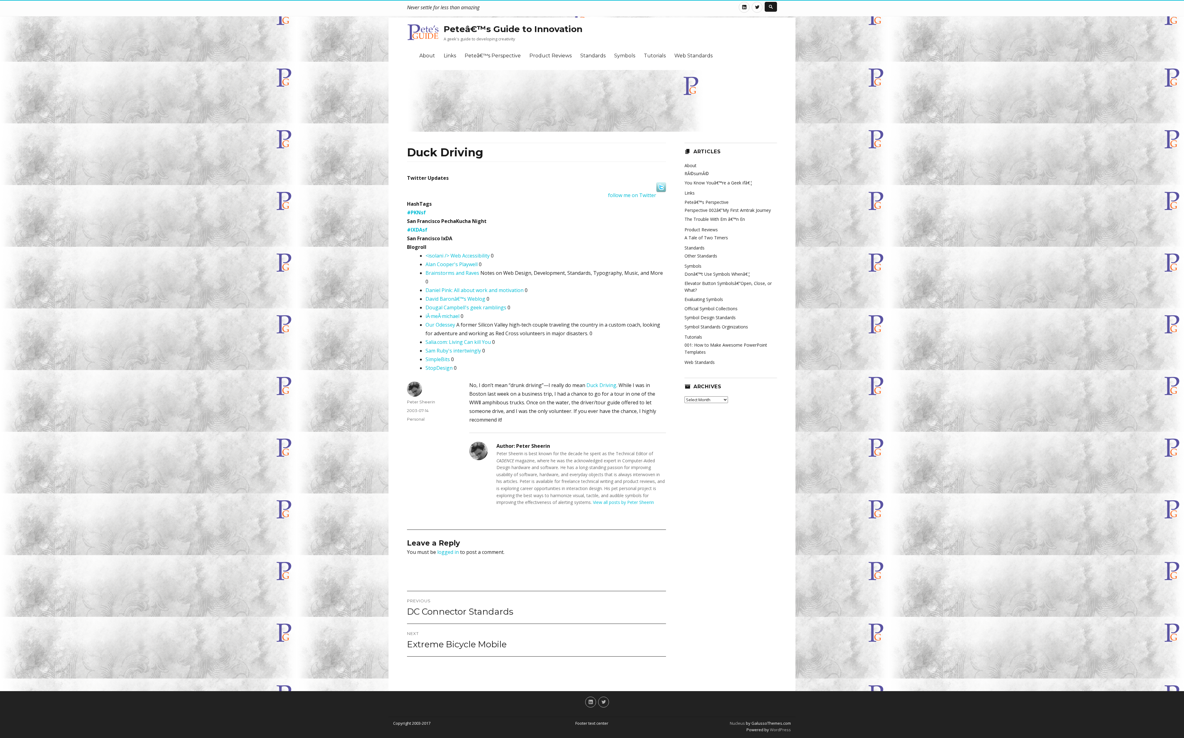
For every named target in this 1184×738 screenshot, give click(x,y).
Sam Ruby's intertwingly (453, 350)
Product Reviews (550, 56)
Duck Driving (601, 385)
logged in (448, 552)
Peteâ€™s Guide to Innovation (513, 29)
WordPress (780, 729)
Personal (416, 419)
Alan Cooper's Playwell (452, 264)
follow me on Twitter (632, 195)
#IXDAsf (417, 229)
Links (450, 56)
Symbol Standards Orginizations (716, 327)
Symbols (624, 56)
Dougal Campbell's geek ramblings (466, 307)
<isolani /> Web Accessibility (458, 255)
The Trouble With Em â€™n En (714, 219)
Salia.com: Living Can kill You (458, 342)
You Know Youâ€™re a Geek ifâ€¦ (718, 183)
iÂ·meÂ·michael (442, 316)
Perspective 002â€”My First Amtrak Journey (727, 210)
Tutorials (655, 56)
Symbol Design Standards (710, 317)
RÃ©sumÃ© (696, 173)
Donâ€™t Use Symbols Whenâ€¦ (717, 274)
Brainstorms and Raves (452, 273)
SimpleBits (438, 359)
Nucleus (737, 723)
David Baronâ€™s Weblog (455, 298)
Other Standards (700, 256)
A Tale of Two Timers (706, 238)
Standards (593, 56)
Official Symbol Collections (711, 308)
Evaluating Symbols (703, 299)
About (427, 56)
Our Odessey (440, 324)
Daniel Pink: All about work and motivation (475, 290)
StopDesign (439, 368)
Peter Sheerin (421, 401)
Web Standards (693, 56)
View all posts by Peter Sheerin (623, 502)
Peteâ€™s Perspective (493, 56)
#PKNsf (416, 212)
